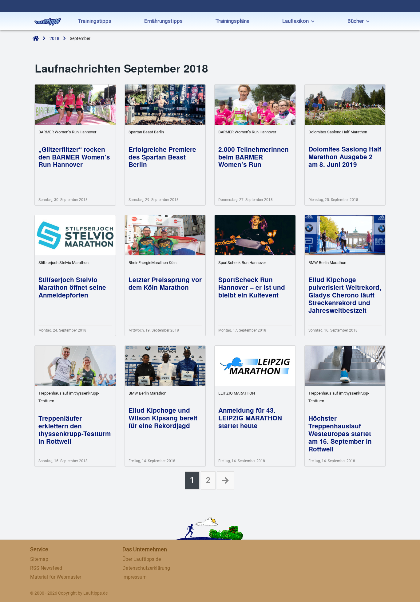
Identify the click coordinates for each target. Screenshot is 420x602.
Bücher (355, 21)
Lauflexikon (295, 21)
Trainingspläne (232, 21)
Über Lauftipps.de (141, 559)
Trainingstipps (94, 21)
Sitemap (39, 559)
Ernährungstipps (163, 21)
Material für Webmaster (55, 577)
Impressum (134, 577)
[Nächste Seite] (225, 480)
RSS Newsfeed (46, 568)
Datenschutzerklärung (146, 568)
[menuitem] (95, 22)
